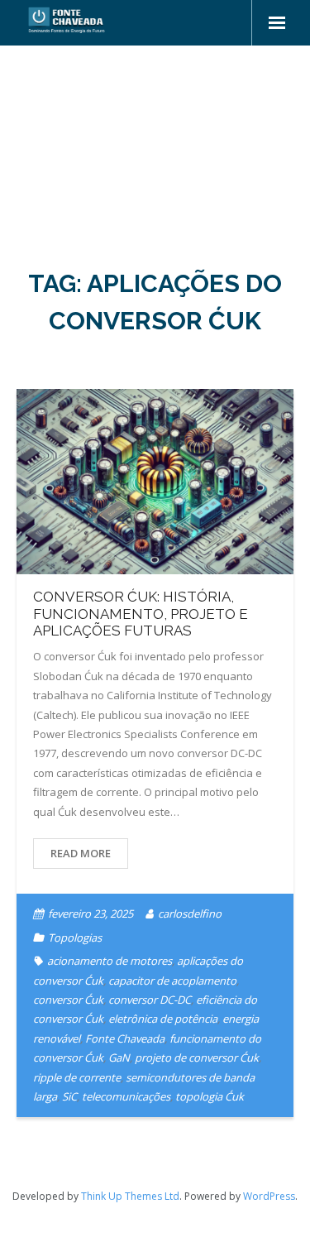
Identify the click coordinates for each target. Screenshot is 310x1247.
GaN (119, 1057)
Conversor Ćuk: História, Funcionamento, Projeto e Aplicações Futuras (140, 613)
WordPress (269, 1196)
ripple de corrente (77, 1077)
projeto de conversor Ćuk (197, 1057)
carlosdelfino (190, 913)
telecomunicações (126, 1096)
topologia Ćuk (209, 1096)
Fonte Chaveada (125, 1038)
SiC (69, 1096)
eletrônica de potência (162, 1018)
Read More (80, 853)
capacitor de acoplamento (172, 980)
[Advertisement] (155, 143)
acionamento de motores (109, 960)
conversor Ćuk (68, 999)
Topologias (75, 937)
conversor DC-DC (149, 999)
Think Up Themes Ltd (130, 1196)
